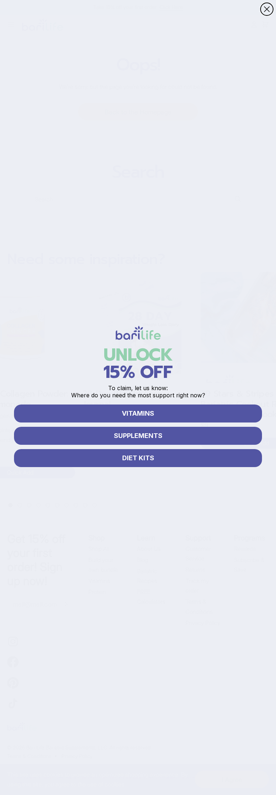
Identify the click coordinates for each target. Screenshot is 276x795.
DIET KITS (138, 458)
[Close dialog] (267, 9)
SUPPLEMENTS (138, 435)
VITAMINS (138, 413)
